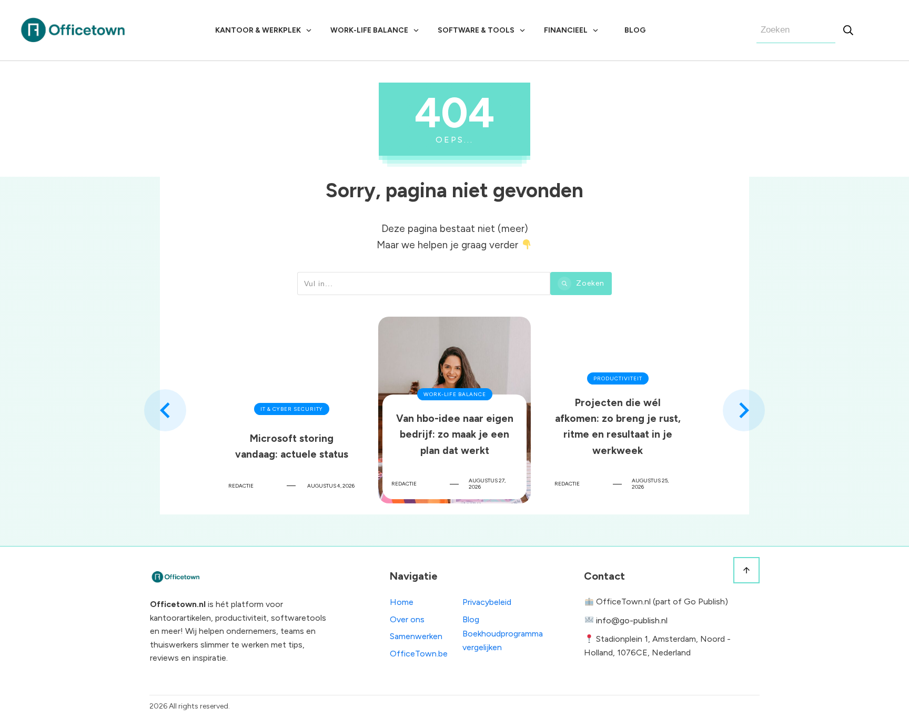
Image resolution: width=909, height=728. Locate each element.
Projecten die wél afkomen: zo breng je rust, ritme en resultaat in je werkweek (617, 410)
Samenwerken (416, 636)
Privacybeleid (486, 602)
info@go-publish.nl (632, 620)
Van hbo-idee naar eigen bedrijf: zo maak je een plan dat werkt (454, 410)
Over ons (407, 619)
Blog (470, 619)
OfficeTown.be (419, 654)
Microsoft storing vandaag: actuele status (291, 410)
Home (401, 602)
